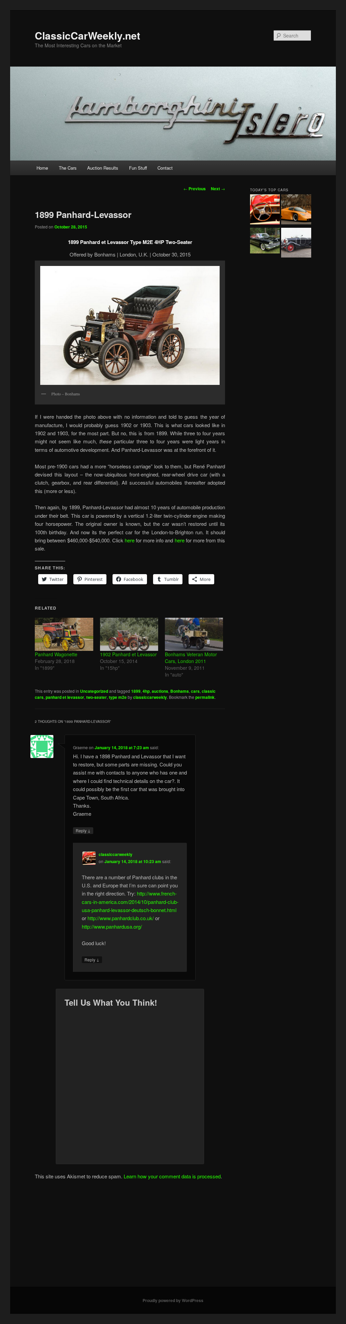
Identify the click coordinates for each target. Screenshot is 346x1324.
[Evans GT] (296, 210)
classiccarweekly (150, 697)
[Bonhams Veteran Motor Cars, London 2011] (194, 634)
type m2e (118, 697)
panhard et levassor (65, 697)
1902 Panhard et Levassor (128, 654)
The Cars (68, 168)
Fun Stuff (138, 168)
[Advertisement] (173, 1236)
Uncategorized (94, 691)
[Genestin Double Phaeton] (296, 244)
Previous (194, 189)
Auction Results (102, 168)
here (129, 540)
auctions (160, 691)
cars (195, 691)
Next (218, 189)
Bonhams (179, 691)
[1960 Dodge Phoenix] (265, 241)
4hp (146, 691)
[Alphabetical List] (265, 210)
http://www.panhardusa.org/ (112, 926)
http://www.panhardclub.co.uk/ (121, 918)
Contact (165, 168)
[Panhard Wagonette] (64, 634)
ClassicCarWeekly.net (87, 35)
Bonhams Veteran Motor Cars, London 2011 (191, 657)
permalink (205, 697)
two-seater (96, 697)
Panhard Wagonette (56, 654)
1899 (136, 691)
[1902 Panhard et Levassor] (129, 634)
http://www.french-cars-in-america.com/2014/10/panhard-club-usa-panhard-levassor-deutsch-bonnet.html (130, 901)
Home (42, 168)
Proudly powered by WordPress (173, 1300)
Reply (83, 830)
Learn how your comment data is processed (172, 1176)
